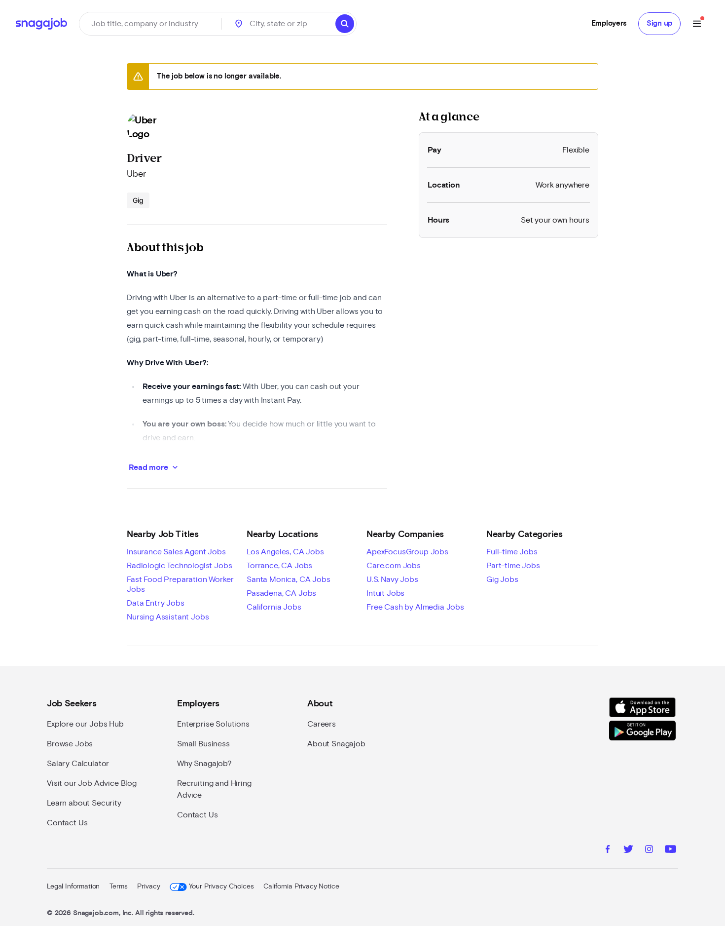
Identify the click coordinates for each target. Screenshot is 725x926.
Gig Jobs (502, 579)
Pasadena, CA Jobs (281, 593)
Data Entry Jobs (155, 603)
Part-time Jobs (513, 566)
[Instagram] (649, 850)
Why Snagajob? (204, 764)
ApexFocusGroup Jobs (407, 552)
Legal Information (73, 886)
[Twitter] (628, 850)
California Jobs (274, 607)
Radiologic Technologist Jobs (179, 566)
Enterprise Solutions (213, 724)
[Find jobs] (344, 23)
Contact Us (67, 823)
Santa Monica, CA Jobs (288, 579)
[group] (138, 200)
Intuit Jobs (385, 593)
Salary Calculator (78, 764)
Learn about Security (84, 803)
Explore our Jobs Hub (85, 724)
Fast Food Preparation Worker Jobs (180, 584)
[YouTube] (670, 850)
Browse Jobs (70, 744)
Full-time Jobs (512, 552)
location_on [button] (239, 24)
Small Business (203, 744)
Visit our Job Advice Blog (92, 783)
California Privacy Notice (301, 886)
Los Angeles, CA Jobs (285, 552)
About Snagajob (336, 744)
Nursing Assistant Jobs (168, 617)
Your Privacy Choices (221, 886)
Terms (118, 886)
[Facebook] (608, 850)
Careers (321, 724)
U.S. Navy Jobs (392, 579)
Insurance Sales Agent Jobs (176, 552)
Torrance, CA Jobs (279, 566)
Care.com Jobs (393, 566)
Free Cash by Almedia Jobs (415, 607)
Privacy (148, 886)
